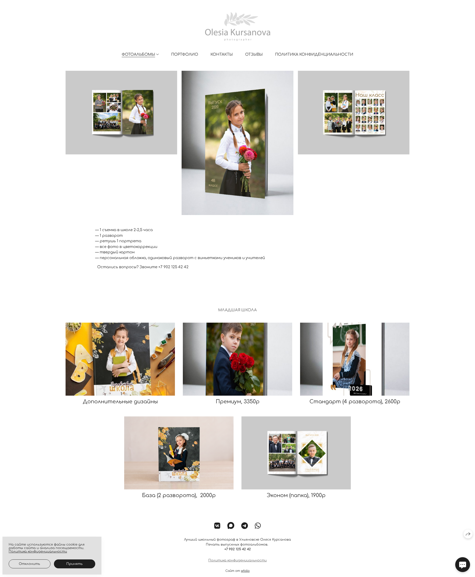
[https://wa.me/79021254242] (258, 526)
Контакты (222, 54)
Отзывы (254, 54)
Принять (74, 564)
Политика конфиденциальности (314, 54)
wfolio (245, 571)
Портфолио (184, 54)
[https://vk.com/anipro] (217, 526)
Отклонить (29, 564)
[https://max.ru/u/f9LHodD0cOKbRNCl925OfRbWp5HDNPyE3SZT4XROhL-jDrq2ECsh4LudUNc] (230, 526)
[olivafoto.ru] (237, 26)
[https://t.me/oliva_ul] (244, 526)
